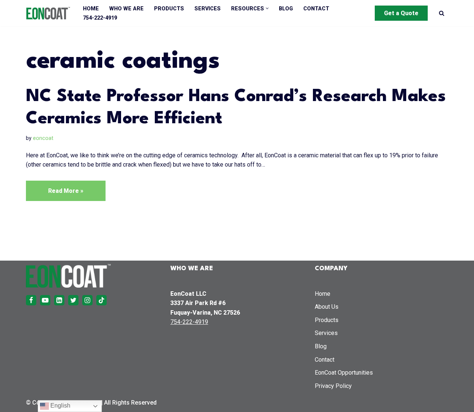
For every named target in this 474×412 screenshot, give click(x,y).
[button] (267, 8)
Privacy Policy (333, 385)
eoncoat (43, 138)
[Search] (441, 13)
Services (207, 9)
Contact (316, 9)
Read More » (54, 194)
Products (169, 9)
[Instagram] (87, 300)
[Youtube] (45, 300)
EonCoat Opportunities (344, 372)
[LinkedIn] (59, 300)
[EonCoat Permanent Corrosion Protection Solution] (48, 13)
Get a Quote (401, 13)
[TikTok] (101, 300)
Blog (286, 9)
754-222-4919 (100, 18)
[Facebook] (31, 300)
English (59, 405)
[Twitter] (73, 300)
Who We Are (126, 9)
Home (91, 9)
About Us (326, 306)
